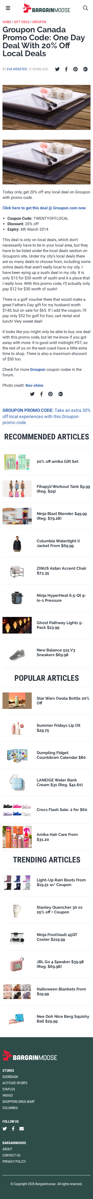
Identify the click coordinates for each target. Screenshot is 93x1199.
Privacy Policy (14, 1161)
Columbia (10, 1108)
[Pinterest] (75, 69)
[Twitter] (57, 69)
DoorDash (10, 1077)
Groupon (39, 22)
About (7, 1149)
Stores (8, 1070)
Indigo (7, 1095)
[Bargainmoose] (46, 8)
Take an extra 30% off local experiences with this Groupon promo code (46, 416)
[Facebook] (66, 69)
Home (6, 22)
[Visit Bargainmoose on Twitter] (4, 1128)
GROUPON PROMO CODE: (28, 410)
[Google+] (85, 69)
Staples (8, 1089)
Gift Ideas (22, 22)
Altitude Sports (14, 1083)
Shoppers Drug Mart (18, 1102)
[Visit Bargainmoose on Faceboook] (13, 1128)
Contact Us (11, 1155)
